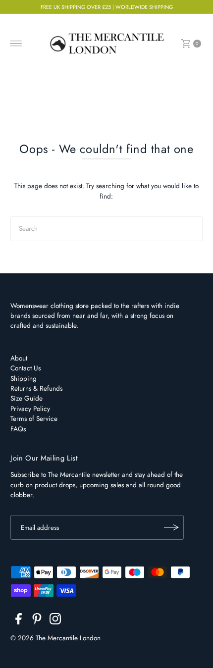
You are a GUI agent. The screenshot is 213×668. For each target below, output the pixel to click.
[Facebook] (18, 620)
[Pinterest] (37, 620)
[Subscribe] (171, 527)
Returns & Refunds (36, 388)
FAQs (18, 429)
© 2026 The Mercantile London (55, 638)
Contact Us (25, 368)
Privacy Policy (30, 408)
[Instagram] (55, 620)
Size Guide (26, 398)
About (18, 358)
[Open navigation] (16, 43)
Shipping (23, 378)
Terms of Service (33, 418)
